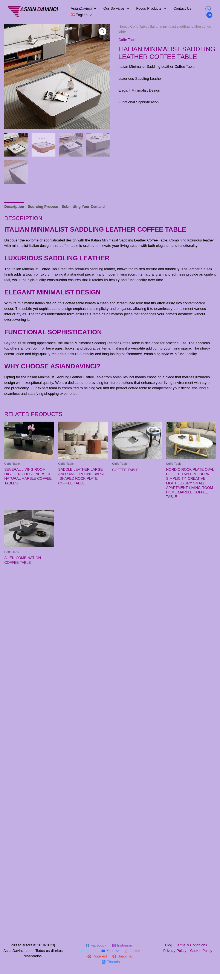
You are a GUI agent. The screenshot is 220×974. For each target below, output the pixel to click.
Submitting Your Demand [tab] (83, 207)
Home (123, 26)
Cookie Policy (201, 951)
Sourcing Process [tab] (43, 207)
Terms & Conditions (191, 945)
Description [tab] (14, 207)
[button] (102, 31)
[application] (94, 8)
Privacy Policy (174, 951)
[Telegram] (209, 15)
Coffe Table (139, 26)
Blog (168, 945)
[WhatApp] (208, 9)
